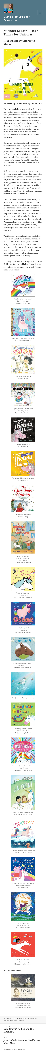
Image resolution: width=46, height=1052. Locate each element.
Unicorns (21, 1021)
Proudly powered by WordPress (14, 1049)
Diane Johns (22, 1018)
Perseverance (8, 1021)
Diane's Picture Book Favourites (17, 18)
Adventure (33, 1018)
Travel (15, 1021)
